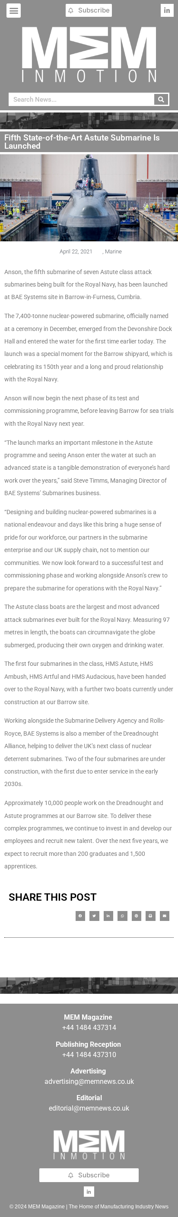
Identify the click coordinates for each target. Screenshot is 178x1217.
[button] (13, 10)
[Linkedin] (167, 10)
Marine (113, 251)
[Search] (161, 99)
